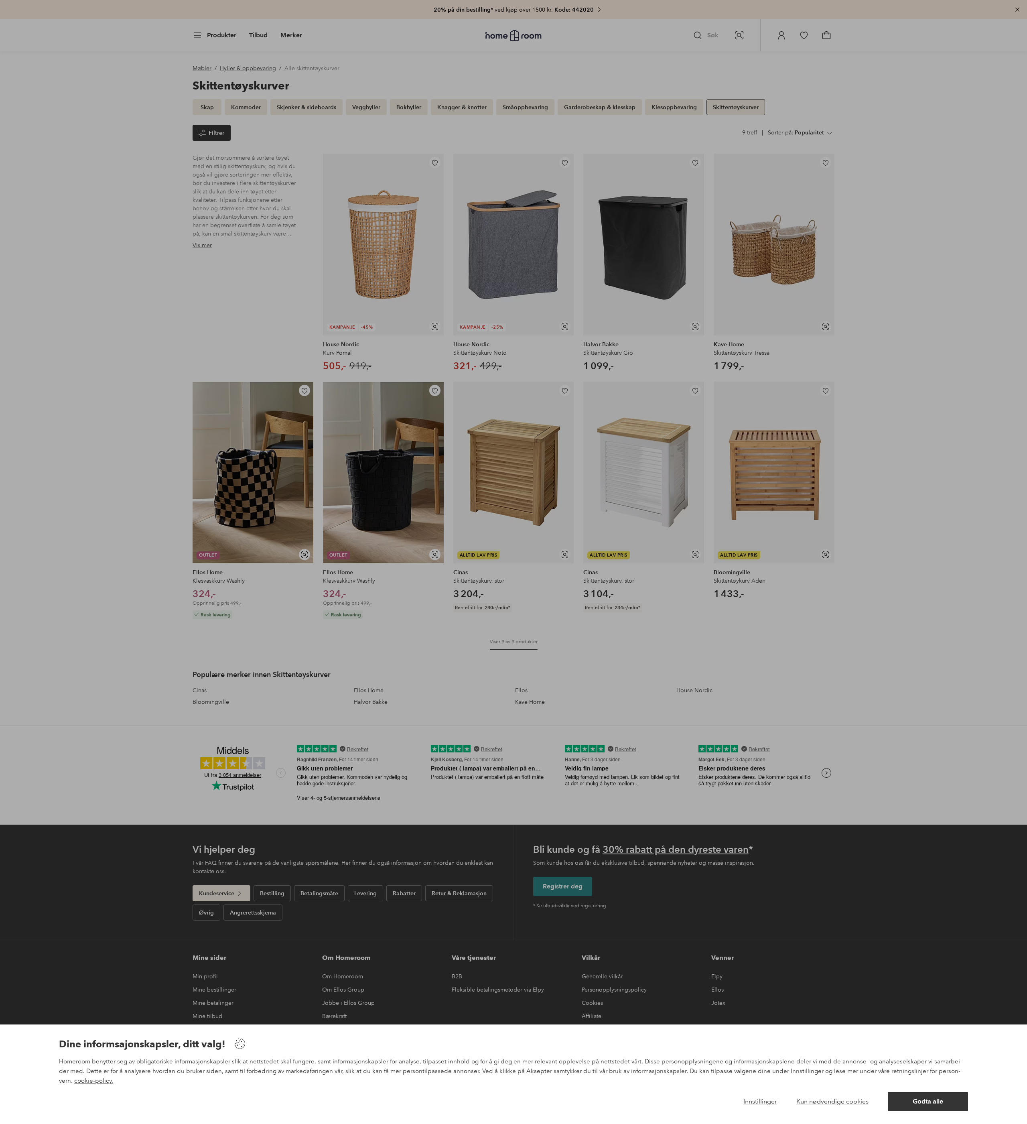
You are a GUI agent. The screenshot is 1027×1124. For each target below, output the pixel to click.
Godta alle (928, 1101)
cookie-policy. (93, 1080)
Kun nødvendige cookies (832, 1101)
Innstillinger (760, 1101)
